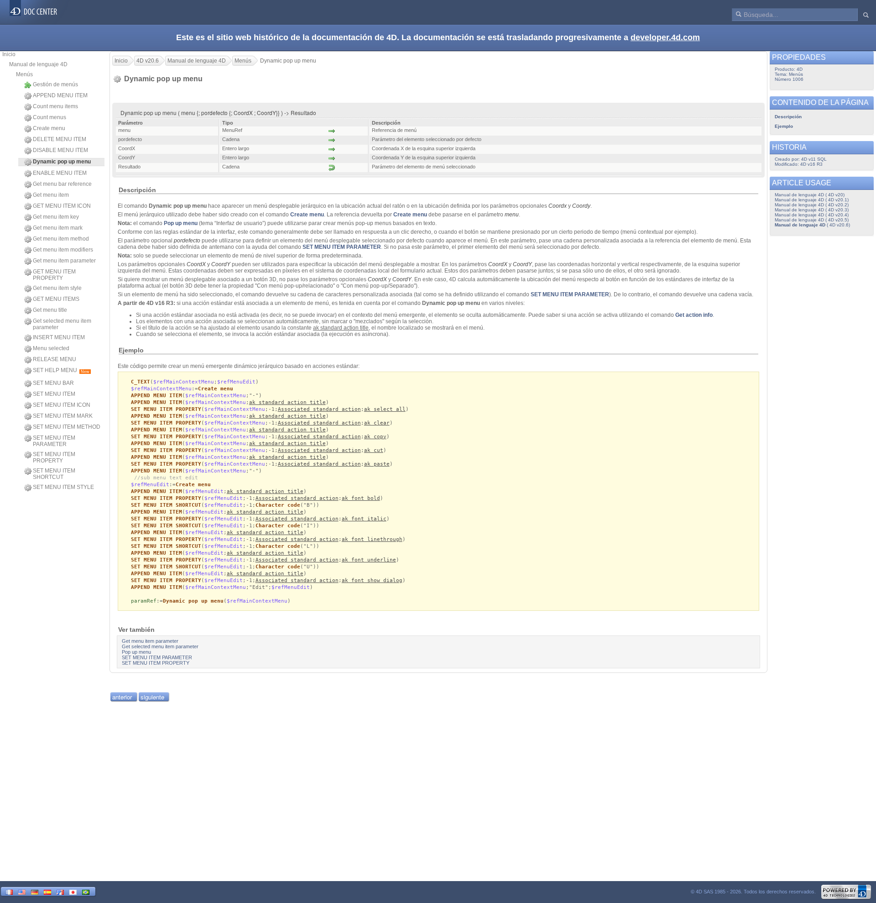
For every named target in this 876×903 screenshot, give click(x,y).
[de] (35, 891)
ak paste (377, 464)
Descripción (788, 116)
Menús (24, 74)
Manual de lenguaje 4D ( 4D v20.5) (812, 219)
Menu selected (51, 348)
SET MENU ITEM (54, 394)
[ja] (73, 891)
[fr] (9, 891)
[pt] (86, 891)
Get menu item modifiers (63, 250)
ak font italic (364, 519)
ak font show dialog (372, 580)
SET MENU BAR (53, 383)
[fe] (60, 891)
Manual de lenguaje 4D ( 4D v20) (810, 194)
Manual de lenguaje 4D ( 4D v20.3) (812, 209)
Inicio (9, 54)
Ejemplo (784, 126)
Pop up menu (181, 223)
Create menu (49, 128)
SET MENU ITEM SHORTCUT (54, 473)
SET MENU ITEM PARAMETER (54, 441)
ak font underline (369, 560)
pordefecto (187, 240)
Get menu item (51, 195)
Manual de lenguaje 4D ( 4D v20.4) (812, 214)
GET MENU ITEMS (56, 299)
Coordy (581, 206)
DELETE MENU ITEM (59, 139)
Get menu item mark (58, 228)
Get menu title (50, 310)
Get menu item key (56, 217)
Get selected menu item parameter (62, 324)
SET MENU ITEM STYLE (63, 487)
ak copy (375, 437)
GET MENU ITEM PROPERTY (54, 274)
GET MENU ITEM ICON (62, 206)
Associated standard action (319, 409)
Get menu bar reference (62, 184)
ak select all (385, 409)
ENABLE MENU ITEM (60, 173)
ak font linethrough (372, 539)
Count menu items (55, 106)
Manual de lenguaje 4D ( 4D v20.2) (812, 204)
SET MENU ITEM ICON (61, 405)
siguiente (152, 697)
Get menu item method (61, 239)
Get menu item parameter (64, 260)
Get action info (694, 315)
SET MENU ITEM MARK (63, 416)
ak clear (377, 423)
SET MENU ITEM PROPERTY (54, 457)
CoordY (522, 264)
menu (512, 214)
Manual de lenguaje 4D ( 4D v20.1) (812, 199)
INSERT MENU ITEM (59, 337)
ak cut (373, 450)
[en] (22, 891)
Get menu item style (57, 288)
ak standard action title (287, 402)
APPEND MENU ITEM (60, 95)
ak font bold (361, 498)
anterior (122, 697)
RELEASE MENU (54, 359)
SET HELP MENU (61, 370)
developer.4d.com (665, 37)
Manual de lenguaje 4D (38, 64)
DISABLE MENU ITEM (60, 150)
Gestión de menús (55, 84)
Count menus (49, 117)
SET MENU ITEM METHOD (66, 427)
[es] (47, 891)
